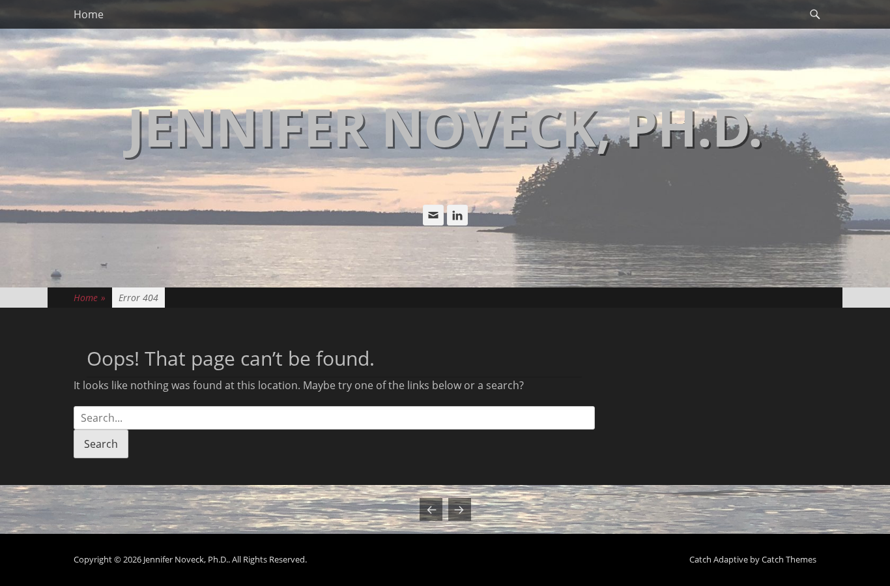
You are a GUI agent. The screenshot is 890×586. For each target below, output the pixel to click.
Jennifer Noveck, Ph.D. (445, 126)
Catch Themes (789, 559)
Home (89, 14)
